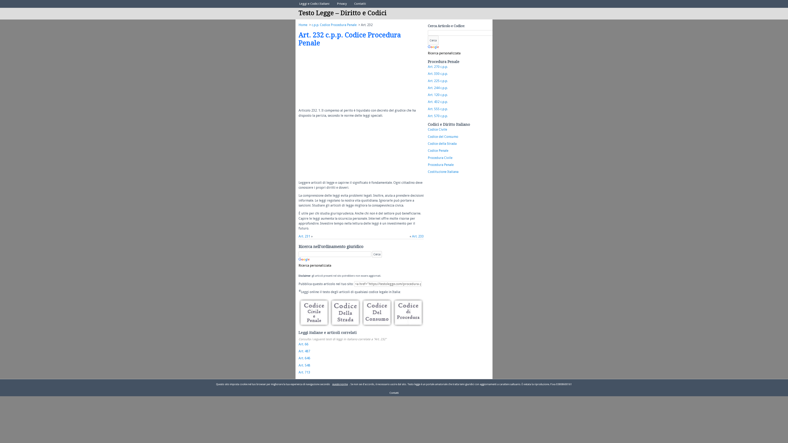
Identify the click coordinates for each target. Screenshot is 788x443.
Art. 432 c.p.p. (438, 102)
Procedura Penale (441, 165)
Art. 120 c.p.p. (438, 95)
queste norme (340, 384)
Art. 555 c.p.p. (438, 109)
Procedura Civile (440, 158)
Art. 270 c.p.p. (438, 67)
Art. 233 (418, 236)
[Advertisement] (333, 77)
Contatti (360, 4)
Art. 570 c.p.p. (438, 116)
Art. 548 (304, 365)
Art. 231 (304, 236)
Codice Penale (438, 151)
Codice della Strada (442, 144)
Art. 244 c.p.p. (438, 88)
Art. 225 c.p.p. (438, 81)
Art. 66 (303, 344)
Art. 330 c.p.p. (438, 74)
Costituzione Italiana (443, 172)
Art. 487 (304, 351)
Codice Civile (437, 129)
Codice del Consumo (443, 137)
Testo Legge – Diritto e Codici (343, 13)
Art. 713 (304, 372)
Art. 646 (304, 358)
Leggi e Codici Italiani (314, 4)
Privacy (342, 4)
